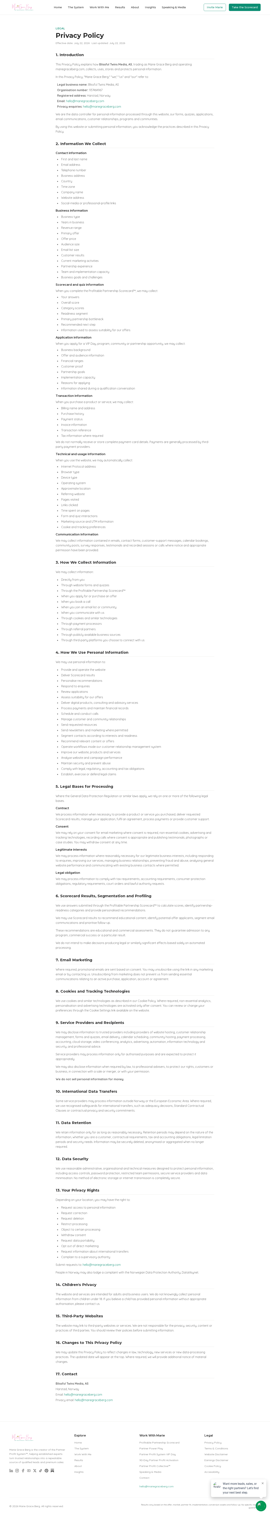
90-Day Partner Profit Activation (158, 1460)
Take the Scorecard (245, 7)
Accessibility (211, 1472)
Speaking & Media (174, 7)
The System (76, 7)
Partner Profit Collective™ (154, 1466)
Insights (150, 7)
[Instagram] (17, 1470)
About (135, 7)
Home (58, 7)
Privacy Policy (213, 1442)
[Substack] (52, 1470)
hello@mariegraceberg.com (85, 101)
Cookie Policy (212, 1466)
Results (120, 7)
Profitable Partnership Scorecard (159, 1442)
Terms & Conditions (216, 1448)
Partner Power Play (151, 1448)
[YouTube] (29, 1470)
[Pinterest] (46, 1470)
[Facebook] (23, 1470)
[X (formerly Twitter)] (35, 1470)
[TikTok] (40, 1470)
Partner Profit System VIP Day (157, 1454)
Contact (144, 1477)
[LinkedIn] (11, 1470)
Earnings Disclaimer (216, 1460)
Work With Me (99, 7)
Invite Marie (215, 7)
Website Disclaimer (216, 1454)
